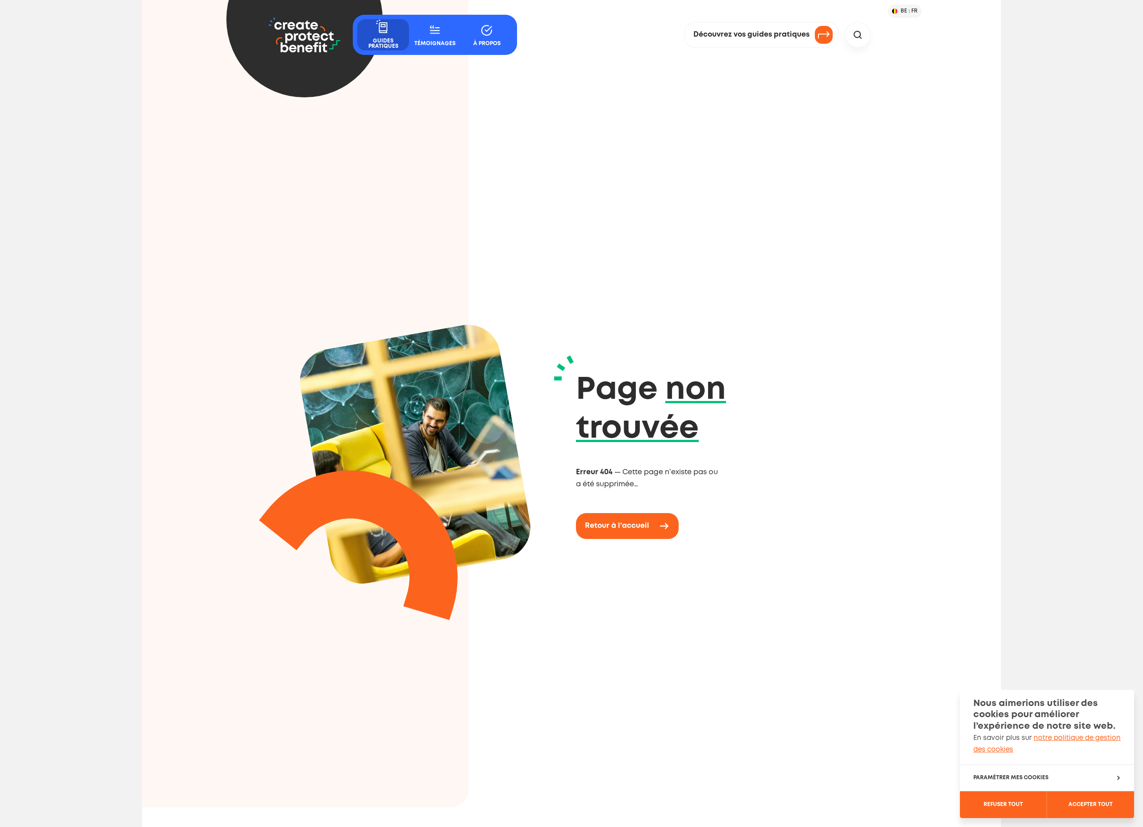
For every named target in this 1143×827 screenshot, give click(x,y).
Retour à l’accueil (617, 525)
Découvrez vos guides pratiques (751, 34)
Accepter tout (1090, 804)
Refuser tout (1003, 804)
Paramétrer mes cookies (1010, 777)
